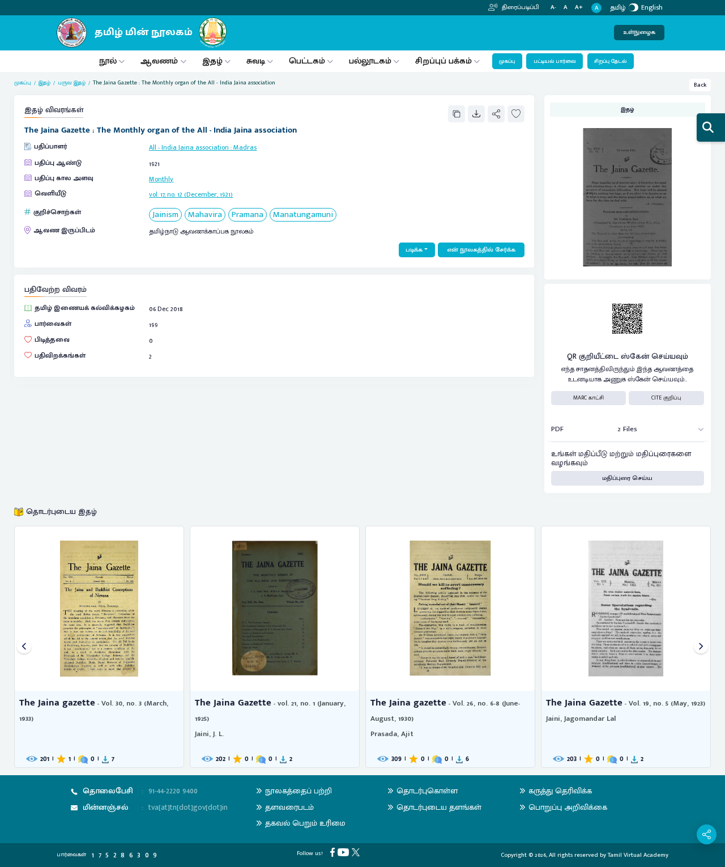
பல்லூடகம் (370, 61)
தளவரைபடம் (289, 807)
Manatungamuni (303, 215)
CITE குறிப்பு (666, 397)
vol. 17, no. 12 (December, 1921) (191, 194)
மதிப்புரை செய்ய (627, 478)
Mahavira (205, 215)
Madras (245, 147)
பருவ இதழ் (72, 83)
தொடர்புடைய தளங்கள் (438, 807)
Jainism (165, 215)
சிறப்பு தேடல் (610, 61)
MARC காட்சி (588, 397)
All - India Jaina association (189, 147)
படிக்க (414, 250)
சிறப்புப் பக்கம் (443, 61)
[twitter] (357, 852)
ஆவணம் (160, 61)
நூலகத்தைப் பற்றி (298, 791)
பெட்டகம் (307, 61)
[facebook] (334, 852)
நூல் (108, 61)
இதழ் (212, 61)
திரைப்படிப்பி (519, 7)
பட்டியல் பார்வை (555, 61)
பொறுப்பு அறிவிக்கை (567, 807)
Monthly (161, 179)
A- (553, 7)
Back (700, 85)
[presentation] (24, 647)
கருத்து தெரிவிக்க (560, 791)
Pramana (247, 215)
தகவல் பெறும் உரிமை (305, 823)
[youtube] (345, 852)
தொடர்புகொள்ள (427, 791)
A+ (579, 7)
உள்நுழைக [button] (639, 32)
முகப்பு (507, 61)
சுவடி (255, 61)
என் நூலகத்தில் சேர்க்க (481, 250)
